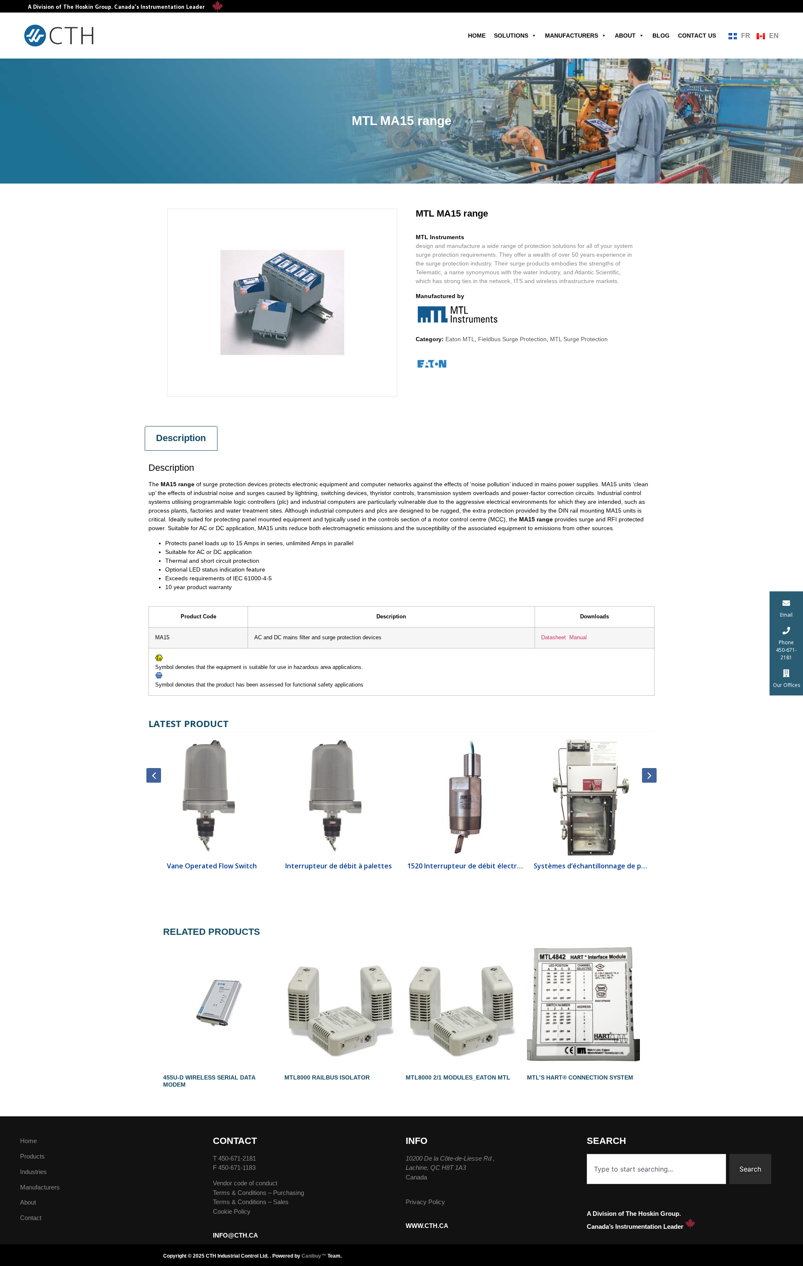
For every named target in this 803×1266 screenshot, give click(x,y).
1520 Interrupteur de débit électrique (338, 865)
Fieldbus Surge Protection (512, 339)
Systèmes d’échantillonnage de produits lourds (465, 865)
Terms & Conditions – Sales (251, 1201)
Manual (578, 638)
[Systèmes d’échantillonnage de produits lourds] (465, 797)
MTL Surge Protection (579, 339)
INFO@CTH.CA (235, 1235)
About (625, 35)
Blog (661, 35)
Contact (30, 1217)
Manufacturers (571, 35)
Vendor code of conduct (245, 1183)
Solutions (511, 35)
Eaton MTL (460, 339)
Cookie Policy (232, 1211)
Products (32, 1156)
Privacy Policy (425, 1201)
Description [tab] (181, 438)
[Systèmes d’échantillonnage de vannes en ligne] (592, 797)
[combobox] (656, 1169)
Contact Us (697, 35)
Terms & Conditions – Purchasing (258, 1192)
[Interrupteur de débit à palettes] (212, 797)
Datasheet (553, 638)
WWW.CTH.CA (427, 1225)
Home (477, 35)
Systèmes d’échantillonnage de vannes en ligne (592, 865)
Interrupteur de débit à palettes (212, 865)
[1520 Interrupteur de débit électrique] (339, 797)
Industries (33, 1171)
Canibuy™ (314, 1256)
